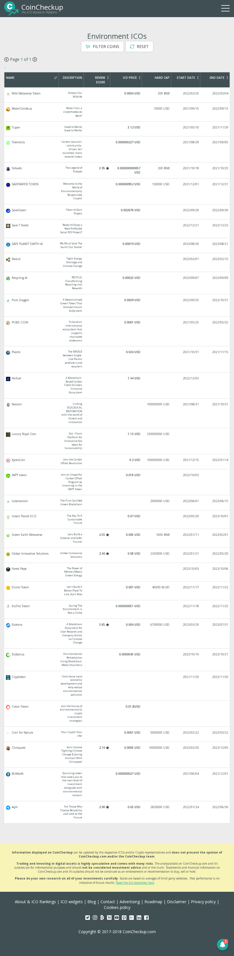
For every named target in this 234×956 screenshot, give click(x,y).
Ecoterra (117, 633)
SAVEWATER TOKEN (117, 191)
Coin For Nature (117, 734)
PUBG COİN (117, 331)
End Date (217, 78)
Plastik (117, 359)
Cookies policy (117, 907)
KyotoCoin (117, 461)
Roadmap (153, 901)
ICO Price (130, 78)
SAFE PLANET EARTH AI (117, 245)
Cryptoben (117, 686)
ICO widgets (71, 901)
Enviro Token (117, 590)
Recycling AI (117, 283)
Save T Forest (117, 229)
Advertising (130, 901)
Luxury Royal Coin (117, 441)
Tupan (117, 129)
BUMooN (117, 784)
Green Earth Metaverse (117, 538)
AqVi (117, 812)
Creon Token (117, 713)
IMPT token (117, 482)
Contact (107, 901)
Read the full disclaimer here (135, 883)
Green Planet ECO (117, 519)
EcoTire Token (117, 609)
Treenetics (117, 149)
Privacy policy (203, 901)
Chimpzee (117, 755)
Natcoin (117, 413)
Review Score (100, 80)
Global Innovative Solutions (117, 555)
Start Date (186, 78)
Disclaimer (176, 901)
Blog (91, 901)
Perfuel (117, 385)
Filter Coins (105, 46)
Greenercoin (117, 502)
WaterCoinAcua (117, 112)
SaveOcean (117, 211)
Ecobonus (117, 660)
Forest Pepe (117, 572)
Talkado (117, 170)
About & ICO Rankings (35, 901)
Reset (142, 46)
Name (10, 78)
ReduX (117, 262)
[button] (222, 944)
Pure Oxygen (117, 305)
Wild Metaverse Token (117, 95)
